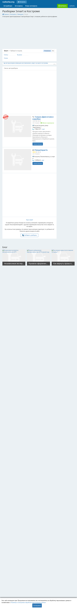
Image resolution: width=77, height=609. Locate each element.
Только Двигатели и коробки (42, 118)
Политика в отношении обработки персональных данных (28, 602)
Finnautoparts (41, 150)
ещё (43, 129)
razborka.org (8, 2)
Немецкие (20, 14)
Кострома (13, 14)
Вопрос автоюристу (31, 6)
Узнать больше (38, 144)
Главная (6, 14)
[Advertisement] (38, 33)
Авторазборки (8, 6)
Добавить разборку (30, 235)
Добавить (64, 6)
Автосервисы (19, 6)
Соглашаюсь (37, 605)
